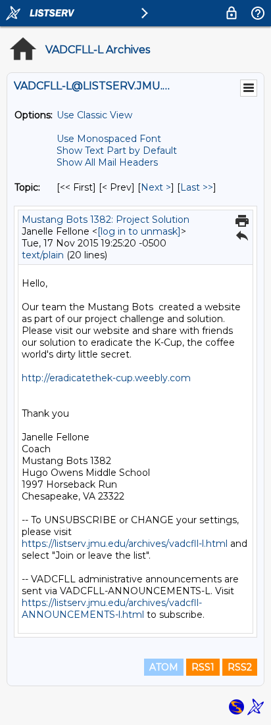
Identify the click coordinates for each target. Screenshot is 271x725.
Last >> (196, 187)
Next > (156, 187)
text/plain (43, 255)
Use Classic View (94, 115)
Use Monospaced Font (109, 139)
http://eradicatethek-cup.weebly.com (106, 378)
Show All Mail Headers (107, 162)
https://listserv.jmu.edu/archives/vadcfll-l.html (125, 544)
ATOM (163, 667)
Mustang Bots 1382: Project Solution (105, 219)
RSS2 (240, 667)
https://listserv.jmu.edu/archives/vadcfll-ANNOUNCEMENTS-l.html (112, 608)
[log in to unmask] (139, 231)
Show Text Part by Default (117, 150)
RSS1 (202, 667)
